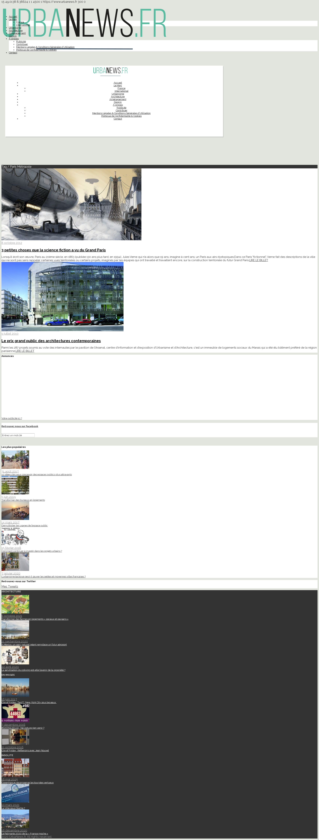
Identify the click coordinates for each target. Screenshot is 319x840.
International (23, 24)
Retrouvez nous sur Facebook (19, 426)
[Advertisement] (159, 152)
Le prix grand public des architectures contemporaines (51, 341)
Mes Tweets (9, 586)
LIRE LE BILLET (258, 260)
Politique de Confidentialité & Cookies (36, 49)
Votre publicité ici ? (11, 418)
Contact (13, 52)
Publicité (21, 41)
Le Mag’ (13, 19)
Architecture (16, 30)
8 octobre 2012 (11, 243)
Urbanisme (15, 27)
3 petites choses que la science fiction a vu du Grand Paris (53, 250)
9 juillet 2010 (9, 333)
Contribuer (22, 44)
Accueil (13, 16)
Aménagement (17, 33)
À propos (14, 38)
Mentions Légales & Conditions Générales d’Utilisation (45, 47)
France (20, 22)
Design (13, 36)
